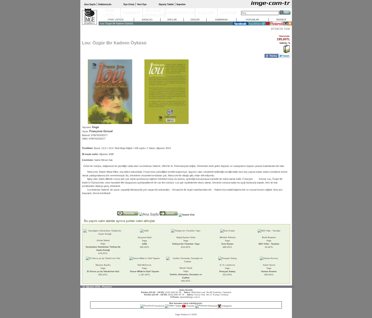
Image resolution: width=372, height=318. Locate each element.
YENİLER (131, 13)
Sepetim (181, 4)
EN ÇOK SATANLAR (154, 12)
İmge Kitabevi (182, 314)
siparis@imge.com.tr (190, 297)
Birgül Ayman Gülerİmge (186, 240)
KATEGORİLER (180, 13)
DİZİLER (195, 19)
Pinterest (213, 306)
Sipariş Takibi (166, 4)
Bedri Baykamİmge (269, 240)
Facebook (159, 306)
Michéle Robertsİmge (228, 240)
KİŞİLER (206, 13)
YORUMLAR (252, 19)
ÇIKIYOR (228, 13)
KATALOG (147, 19)
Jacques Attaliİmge (144, 240)
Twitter (178, 306)
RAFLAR (172, 19)
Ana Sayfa (90, 4)
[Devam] (169, 213)
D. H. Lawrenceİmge (227, 268)
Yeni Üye (142, 4)
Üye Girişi (128, 4)
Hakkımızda (104, 4)
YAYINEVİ (281, 19)
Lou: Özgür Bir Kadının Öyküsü (116, 23)
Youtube (190, 306)
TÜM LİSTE (109, 12)
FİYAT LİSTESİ (115, 19)
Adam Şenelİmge (269, 268)
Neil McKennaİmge (144, 268)
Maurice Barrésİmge (103, 268)
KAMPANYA (221, 19)
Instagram (226, 306)
